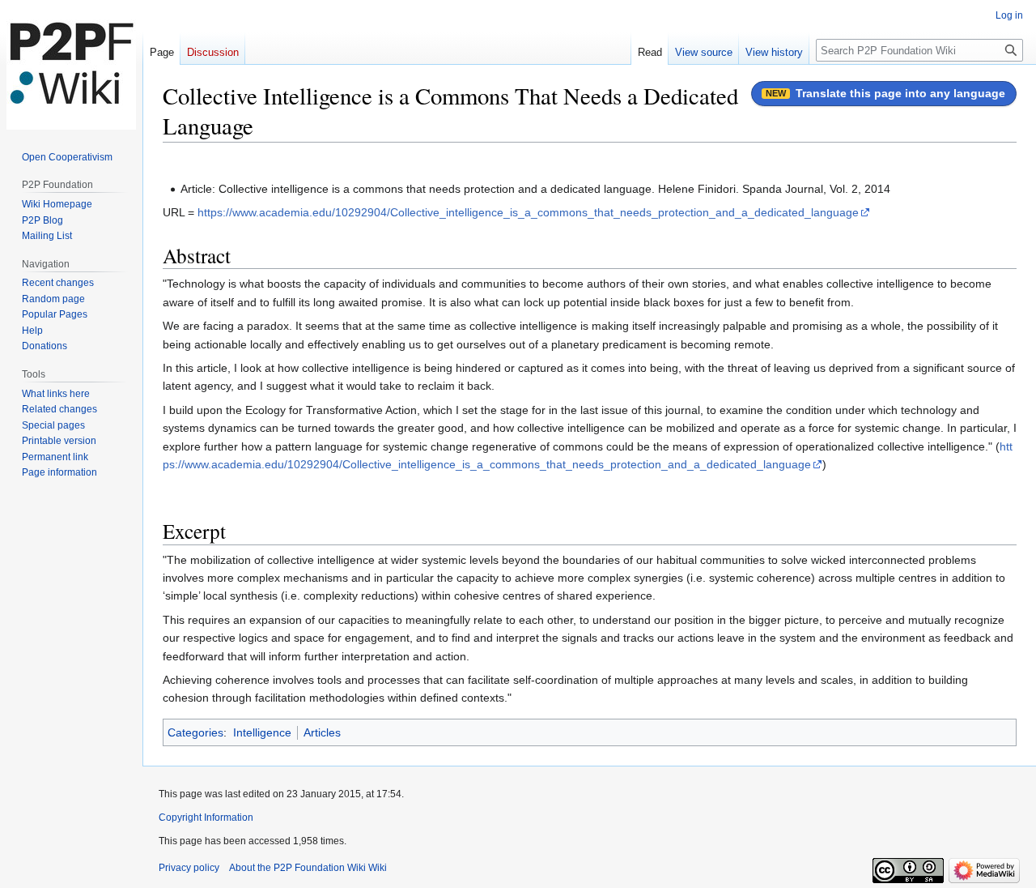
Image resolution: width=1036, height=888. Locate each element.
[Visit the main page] (71, 65)
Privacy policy (189, 867)
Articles (322, 732)
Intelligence (262, 732)
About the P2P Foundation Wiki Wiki (308, 867)
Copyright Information (206, 817)
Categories (195, 732)
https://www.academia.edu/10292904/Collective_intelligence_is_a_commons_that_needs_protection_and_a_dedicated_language (528, 212)
